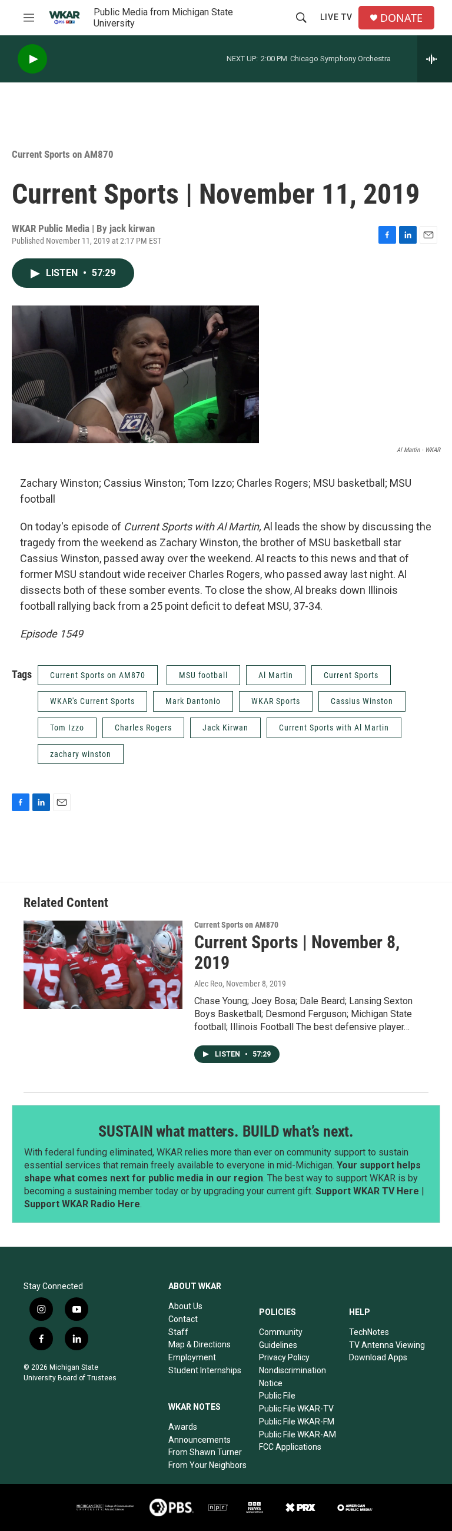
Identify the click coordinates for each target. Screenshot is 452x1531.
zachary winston (80, 754)
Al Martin (275, 675)
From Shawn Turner (205, 1452)
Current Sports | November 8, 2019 (297, 952)
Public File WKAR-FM (296, 1421)
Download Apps (378, 1357)
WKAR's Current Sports (92, 701)
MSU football (203, 675)
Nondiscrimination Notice (292, 1377)
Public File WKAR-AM (297, 1434)
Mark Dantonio (193, 701)
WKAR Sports (275, 701)
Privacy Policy (284, 1357)
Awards (182, 1427)
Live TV (336, 17)
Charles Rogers (143, 727)
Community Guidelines (281, 1338)
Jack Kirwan (225, 727)
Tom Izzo (67, 727)
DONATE (401, 18)
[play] (32, 59)
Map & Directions (199, 1344)
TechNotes (369, 1332)
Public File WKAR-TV (296, 1408)
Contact (183, 1319)
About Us (185, 1306)
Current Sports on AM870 (63, 154)
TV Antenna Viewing (387, 1345)
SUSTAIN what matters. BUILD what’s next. (226, 1131)
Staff (178, 1332)
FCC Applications (290, 1447)
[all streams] (434, 58)
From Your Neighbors (207, 1465)
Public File (277, 1395)
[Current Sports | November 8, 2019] (103, 965)
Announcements (199, 1439)
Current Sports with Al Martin (334, 727)
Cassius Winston (362, 701)
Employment (192, 1357)
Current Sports (351, 675)
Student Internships (204, 1370)
